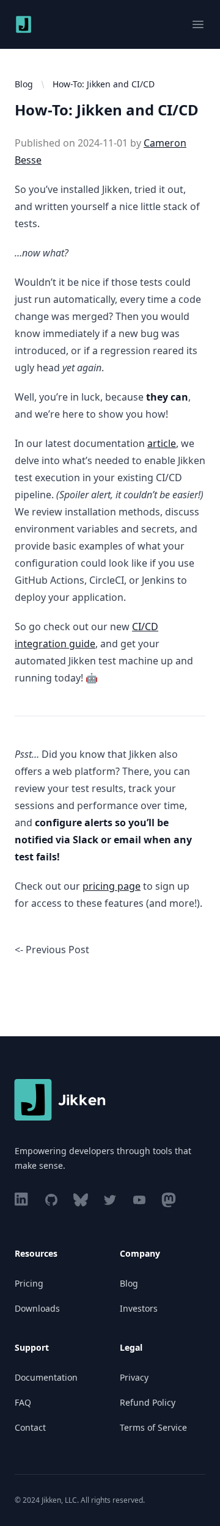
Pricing (29, 1283)
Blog (24, 84)
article (161, 443)
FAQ (23, 1402)
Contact (30, 1427)
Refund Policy (147, 1402)
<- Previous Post (52, 949)
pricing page (111, 886)
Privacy (134, 1377)
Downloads (37, 1308)
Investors (139, 1308)
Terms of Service (153, 1427)
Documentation (46, 1377)
